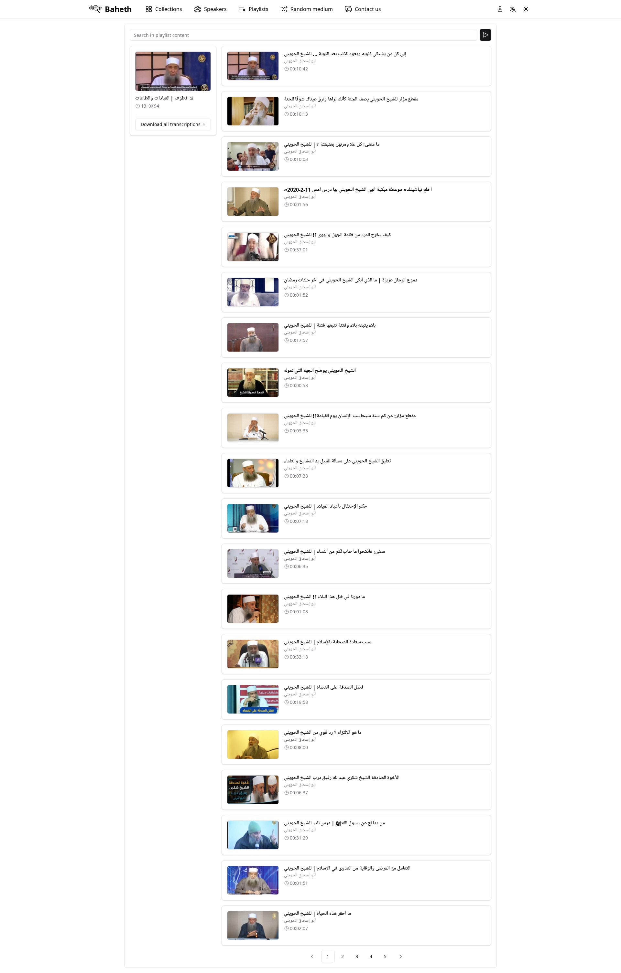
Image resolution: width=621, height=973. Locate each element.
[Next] (401, 956)
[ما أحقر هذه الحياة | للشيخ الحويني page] (253, 925)
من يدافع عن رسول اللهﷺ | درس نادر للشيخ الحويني (334, 823)
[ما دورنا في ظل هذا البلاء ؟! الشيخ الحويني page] (253, 608)
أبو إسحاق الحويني (300, 61)
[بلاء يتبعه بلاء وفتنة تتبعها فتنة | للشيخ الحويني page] (253, 337)
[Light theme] (526, 9)
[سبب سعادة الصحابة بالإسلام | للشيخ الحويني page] (253, 654)
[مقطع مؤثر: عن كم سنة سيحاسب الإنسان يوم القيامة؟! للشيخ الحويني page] (253, 427)
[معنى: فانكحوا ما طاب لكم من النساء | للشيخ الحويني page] (253, 563)
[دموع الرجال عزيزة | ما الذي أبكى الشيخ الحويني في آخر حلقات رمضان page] (253, 292)
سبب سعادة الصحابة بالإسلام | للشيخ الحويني (328, 642)
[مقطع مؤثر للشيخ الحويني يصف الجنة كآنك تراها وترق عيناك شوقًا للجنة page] (253, 111)
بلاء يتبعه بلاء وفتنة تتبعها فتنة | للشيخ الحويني (330, 325)
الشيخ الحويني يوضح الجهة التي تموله (320, 370)
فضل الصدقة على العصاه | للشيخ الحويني (324, 687)
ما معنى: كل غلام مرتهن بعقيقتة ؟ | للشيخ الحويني (331, 144)
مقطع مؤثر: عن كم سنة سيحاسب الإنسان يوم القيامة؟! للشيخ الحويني (350, 415)
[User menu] (500, 9)
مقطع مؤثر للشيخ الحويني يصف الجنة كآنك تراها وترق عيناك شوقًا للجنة (351, 99)
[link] (312, 956)
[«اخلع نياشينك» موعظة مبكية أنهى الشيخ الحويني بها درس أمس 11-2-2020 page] (253, 201)
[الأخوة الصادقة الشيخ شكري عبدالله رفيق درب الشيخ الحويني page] (253, 789)
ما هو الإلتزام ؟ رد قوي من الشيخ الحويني (323, 732)
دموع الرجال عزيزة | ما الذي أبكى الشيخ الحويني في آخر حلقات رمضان (350, 280)
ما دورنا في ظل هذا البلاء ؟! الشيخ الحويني (324, 596)
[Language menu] (513, 9)
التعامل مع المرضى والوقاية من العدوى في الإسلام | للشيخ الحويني (347, 868)
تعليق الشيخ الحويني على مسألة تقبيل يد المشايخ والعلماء (337, 461)
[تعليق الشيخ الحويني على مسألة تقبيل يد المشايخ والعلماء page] (253, 473)
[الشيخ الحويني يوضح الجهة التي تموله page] (253, 382)
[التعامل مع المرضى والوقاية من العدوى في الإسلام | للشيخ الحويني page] (253, 880)
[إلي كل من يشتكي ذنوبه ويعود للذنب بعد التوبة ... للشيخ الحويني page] (253, 65)
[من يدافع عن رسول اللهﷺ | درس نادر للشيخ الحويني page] (253, 835)
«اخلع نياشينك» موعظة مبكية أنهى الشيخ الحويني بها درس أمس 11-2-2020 (358, 189)
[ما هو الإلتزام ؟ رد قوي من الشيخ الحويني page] (253, 744)
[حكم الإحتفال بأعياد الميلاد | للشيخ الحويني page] (253, 518)
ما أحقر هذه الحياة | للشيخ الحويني (317, 913)
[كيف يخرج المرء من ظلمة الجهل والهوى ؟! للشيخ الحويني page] (253, 246)
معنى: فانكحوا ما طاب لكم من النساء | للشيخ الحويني (334, 551)
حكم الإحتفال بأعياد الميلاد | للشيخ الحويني (325, 506)
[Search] (485, 35)
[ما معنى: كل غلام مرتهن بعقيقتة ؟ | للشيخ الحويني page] (253, 156)
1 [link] (328, 956)
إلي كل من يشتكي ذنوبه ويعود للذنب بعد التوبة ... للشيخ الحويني (345, 54)
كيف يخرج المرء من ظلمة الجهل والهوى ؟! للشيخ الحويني (337, 235)
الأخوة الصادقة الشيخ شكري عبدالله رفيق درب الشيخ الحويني (342, 777)
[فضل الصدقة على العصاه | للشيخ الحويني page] (253, 699)
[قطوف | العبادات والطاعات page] (191, 98)
